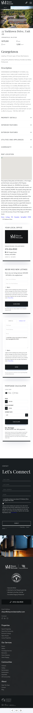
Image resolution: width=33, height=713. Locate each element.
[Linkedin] (4, 618)
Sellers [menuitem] (3, 648)
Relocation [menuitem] (4, 653)
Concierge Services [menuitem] (7, 650)
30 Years (9, 393)
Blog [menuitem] (3, 689)
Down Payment (9, 405)
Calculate (16, 422)
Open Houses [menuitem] (5, 635)
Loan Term (8, 389)
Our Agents (13, 256)
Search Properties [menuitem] (6, 629)
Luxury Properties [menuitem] (6, 638)
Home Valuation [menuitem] (6, 655)
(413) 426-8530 (18, 602)
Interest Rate (8, 412)
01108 (29, 217)
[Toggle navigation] (31, 3)
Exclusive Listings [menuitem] (6, 633)
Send (16, 367)
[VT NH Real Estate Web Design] (16, 700)
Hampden (16, 217)
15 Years (16, 393)
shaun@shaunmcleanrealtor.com (13, 612)
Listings (8, 217)
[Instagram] (7, 618)
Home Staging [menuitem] (5, 657)
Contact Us (7, 256)
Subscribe (16, 304)
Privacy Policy (10, 297)
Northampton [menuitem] (5, 670)
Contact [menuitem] (4, 687)
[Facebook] (2, 618)
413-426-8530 (11, 249)
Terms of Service (9, 373)
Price (6, 398)
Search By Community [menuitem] (7, 631)
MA (12, 217)
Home (2, 217)
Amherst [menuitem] (4, 665)
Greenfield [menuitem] (4, 674)
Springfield (23, 217)
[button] (2, 17)
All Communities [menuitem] (6, 677)
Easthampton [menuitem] (5, 672)
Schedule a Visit (22, 320)
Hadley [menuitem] (3, 668)
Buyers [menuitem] (3, 646)
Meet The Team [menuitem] (6, 685)
